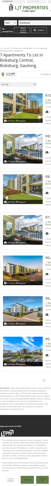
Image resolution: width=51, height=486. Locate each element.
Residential (27, 48)
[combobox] (16, 84)
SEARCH (40, 30)
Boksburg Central (6, 51)
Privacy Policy (21, 458)
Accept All (42, 479)
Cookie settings (10, 479)
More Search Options (23, 30)
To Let (35, 48)
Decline (27, 480)
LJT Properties (16, 48)
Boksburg (43, 48)
